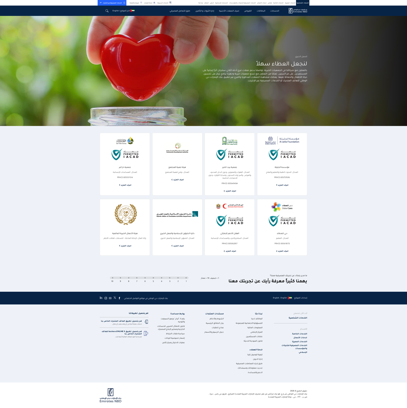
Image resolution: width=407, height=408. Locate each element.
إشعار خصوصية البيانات (175, 338)
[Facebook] (119, 298)
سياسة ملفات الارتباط (175, 333)
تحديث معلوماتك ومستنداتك (250, 368)
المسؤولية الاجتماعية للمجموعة (249, 323)
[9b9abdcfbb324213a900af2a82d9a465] (296, 11)
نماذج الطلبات (218, 327)
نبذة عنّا (200, 3)
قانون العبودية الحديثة (253, 341)
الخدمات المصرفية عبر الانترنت (112, 3)
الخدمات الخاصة (278, 3)
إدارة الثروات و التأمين (204, 10)
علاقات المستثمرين (254, 336)
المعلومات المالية (255, 327)
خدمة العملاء (148, 3)
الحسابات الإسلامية (221, 3)
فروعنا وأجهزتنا (134, 3)
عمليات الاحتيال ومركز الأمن (173, 342)
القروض (248, 10)
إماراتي (270, 3)
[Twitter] (115, 298)
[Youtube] (110, 298)
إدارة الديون (257, 359)
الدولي (212, 3)
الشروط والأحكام (217, 318)
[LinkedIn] (101, 298)
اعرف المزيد (283, 185)
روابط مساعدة (177, 313)
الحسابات (274, 10)
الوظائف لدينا (256, 318)
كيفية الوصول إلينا (254, 354)
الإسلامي (303, 352)
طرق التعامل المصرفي (180, 10)
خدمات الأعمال (261, 3)
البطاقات (261, 10)
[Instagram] (106, 298)
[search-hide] (107, 11)
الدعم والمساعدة (255, 372)
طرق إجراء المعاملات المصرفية (249, 363)
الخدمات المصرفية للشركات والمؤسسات (242, 3)
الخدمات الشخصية (303, 3)
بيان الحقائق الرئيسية (215, 323)
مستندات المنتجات (214, 313)
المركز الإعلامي (256, 332)
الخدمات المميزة (290, 3)
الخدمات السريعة (162, 3)
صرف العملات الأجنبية (229, 10)
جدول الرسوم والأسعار (214, 332)
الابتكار (206, 3)
